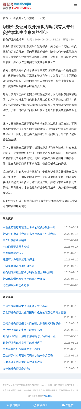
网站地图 (47, 395)
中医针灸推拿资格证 (15, 240)
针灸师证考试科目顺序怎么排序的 (22, 342)
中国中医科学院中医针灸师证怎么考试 (25, 306)
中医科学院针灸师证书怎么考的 (21, 349)
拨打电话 (13, 405)
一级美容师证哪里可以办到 (18, 265)
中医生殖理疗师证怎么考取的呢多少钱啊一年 (29, 227)
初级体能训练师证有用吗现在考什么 (24, 278)
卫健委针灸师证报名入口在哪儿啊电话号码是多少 (32, 323)
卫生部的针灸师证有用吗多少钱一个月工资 (28, 355)
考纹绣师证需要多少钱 (16, 246)
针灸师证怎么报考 (23, 18)
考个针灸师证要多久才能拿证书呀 (22, 329)
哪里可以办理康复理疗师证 (18, 259)
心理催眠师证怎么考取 (16, 285)
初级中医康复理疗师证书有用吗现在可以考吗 (29, 233)
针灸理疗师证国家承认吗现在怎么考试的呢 (28, 272)
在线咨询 (40, 405)
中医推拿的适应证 (13, 253)
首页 (5, 18)
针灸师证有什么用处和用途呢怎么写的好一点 (29, 336)
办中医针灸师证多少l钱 (16, 368)
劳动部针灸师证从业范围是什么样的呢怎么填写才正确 (34, 312)
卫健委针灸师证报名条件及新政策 (22, 361)
